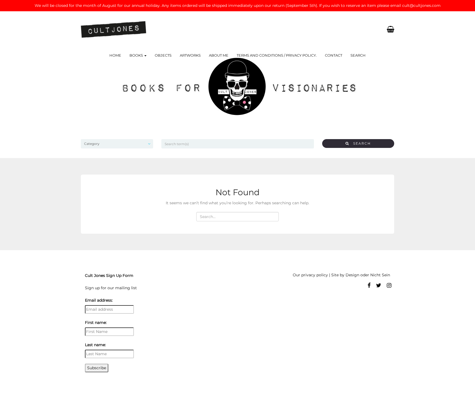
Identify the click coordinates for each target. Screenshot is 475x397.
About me (218, 55)
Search (358, 55)
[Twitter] (378, 285)
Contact (333, 55)
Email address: (99, 300)
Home (115, 55)
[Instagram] (389, 285)
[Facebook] (369, 285)
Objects (163, 55)
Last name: (95, 344)
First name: (96, 322)
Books (136, 55)
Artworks (190, 55)
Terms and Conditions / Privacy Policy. (277, 55)
